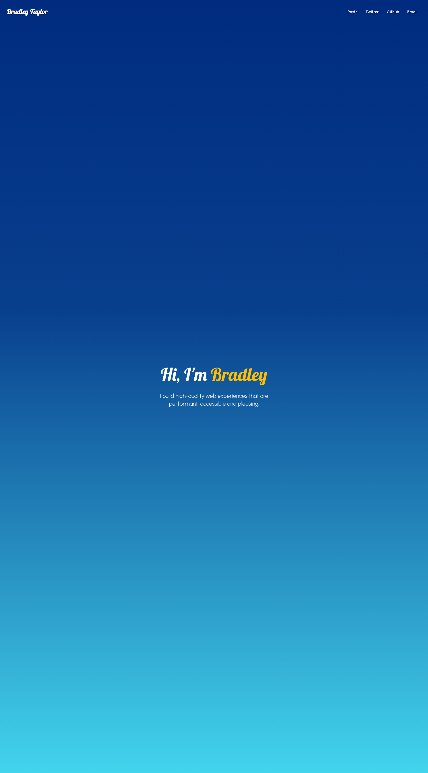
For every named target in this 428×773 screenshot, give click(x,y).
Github (393, 11)
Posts (352, 11)
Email (412, 11)
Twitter (372, 11)
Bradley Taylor (27, 11)
